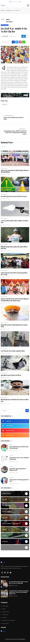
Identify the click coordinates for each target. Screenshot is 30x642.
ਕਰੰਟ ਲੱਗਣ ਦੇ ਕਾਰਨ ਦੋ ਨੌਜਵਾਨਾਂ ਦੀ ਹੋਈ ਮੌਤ (11, 375)
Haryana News (5, 611)
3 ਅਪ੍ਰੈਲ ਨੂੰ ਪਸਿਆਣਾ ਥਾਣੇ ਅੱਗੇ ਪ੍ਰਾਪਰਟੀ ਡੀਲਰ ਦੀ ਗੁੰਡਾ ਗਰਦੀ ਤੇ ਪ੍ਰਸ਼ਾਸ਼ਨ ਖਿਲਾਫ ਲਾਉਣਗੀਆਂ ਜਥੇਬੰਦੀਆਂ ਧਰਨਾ (19, 592)
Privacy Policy (5, 623)
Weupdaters (22, 639)
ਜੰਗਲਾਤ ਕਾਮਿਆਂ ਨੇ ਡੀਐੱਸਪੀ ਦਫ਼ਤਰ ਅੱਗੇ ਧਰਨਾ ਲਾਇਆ (14, 118)
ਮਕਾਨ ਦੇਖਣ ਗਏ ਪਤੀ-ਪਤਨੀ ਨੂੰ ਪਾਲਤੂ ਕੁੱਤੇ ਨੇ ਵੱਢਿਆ (13, 351)
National (11, 466)
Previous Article (9, 115)
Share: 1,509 (6, 42)
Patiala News (9, 10)
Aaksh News (5, 36)
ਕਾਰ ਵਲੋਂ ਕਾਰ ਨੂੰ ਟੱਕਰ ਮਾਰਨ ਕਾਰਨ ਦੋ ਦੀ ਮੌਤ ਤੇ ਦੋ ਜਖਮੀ (14, 196)
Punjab (11, 455)
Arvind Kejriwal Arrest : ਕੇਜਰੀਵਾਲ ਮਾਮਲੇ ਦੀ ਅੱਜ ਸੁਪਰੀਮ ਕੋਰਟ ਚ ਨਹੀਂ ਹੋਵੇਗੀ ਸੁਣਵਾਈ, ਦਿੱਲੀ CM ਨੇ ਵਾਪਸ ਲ (15, 132)
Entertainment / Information (8, 620)
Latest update (5, 606)
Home (3, 10)
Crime (10, 444)
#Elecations (4, 104)
